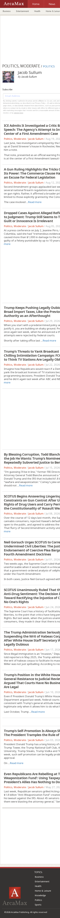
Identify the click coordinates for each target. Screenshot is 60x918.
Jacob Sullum (36, 139)
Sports (38, 904)
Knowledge (40, 895)
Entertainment (22, 11)
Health (37, 11)
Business (7, 11)
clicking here (18, 113)
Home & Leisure (43, 890)
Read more (35, 202)
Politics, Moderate (15, 139)
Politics (38, 900)
